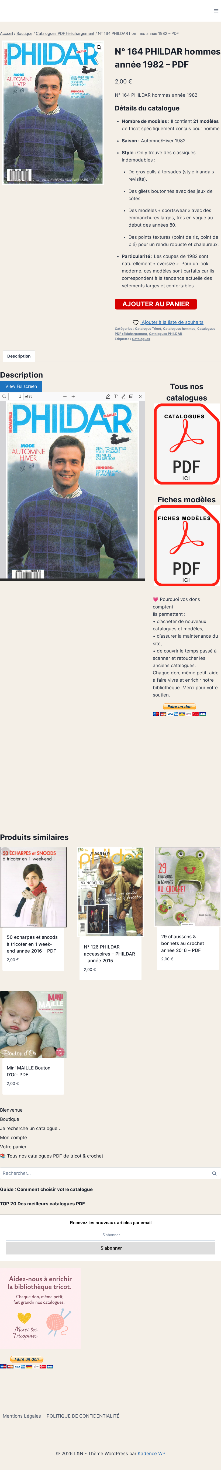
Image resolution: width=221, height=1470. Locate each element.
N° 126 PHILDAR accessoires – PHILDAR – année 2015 (109, 953)
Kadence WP (151, 1453)
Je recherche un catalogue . (30, 1128)
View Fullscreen (21, 386)
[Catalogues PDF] (187, 444)
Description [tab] (19, 356)
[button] (99, 47)
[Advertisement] (110, 775)
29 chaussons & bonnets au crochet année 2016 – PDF (182, 943)
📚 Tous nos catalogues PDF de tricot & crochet (51, 1156)
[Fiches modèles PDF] (187, 545)
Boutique (9, 1119)
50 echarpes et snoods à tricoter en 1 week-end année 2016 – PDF (32, 944)
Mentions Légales (22, 1416)
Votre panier (13, 1146)
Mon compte (13, 1137)
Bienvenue (11, 1110)
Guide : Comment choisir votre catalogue (46, 1189)
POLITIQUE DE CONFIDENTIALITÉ (83, 1416)
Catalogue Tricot (148, 329)
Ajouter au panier (155, 304)
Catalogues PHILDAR (165, 334)
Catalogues (141, 339)
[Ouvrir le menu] (216, 10)
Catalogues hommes (179, 329)
